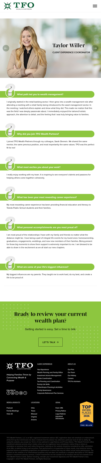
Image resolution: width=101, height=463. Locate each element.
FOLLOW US (11, 390)
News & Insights (13, 402)
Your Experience (43, 369)
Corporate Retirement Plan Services (50, 393)
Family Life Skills (43, 384)
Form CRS (59, 408)
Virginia (34, 417)
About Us (72, 364)
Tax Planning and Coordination (48, 381)
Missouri (34, 414)
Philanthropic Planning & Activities (49, 387)
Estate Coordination (44, 378)
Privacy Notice (60, 411)
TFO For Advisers (74, 381)
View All (10, 414)
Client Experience (44, 364)
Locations (35, 402)
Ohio (33, 408)
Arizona (34, 420)
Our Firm (71, 369)
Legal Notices (60, 414)
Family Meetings (13, 411)
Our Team (71, 372)
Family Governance (44, 390)
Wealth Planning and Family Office (50, 372)
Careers (71, 378)
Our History (72, 375)
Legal (57, 402)
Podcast (10, 408)
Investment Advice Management (49, 375)
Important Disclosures (59, 417)
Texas (33, 411)
